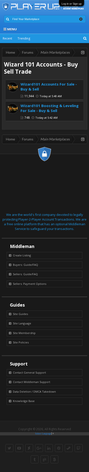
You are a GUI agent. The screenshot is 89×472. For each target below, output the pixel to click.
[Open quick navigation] (83, 52)
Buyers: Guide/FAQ (25, 265)
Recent (7, 38)
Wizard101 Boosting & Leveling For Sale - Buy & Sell (50, 108)
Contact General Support (29, 372)
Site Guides (20, 314)
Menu (11, 29)
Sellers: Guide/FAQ (25, 274)
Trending (24, 38)
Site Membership (24, 333)
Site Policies (21, 342)
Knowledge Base (24, 401)
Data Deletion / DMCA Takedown (34, 391)
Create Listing (22, 255)
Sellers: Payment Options (29, 284)
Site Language (22, 323)
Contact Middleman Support (31, 382)
